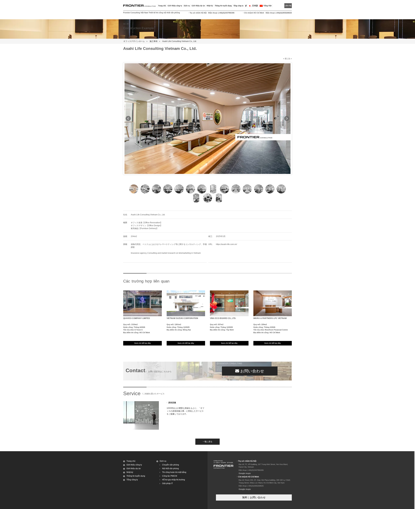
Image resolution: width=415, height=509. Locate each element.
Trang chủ (162, 6)
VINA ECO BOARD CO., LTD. (223, 318)
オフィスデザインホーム (134, 41)
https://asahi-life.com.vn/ (226, 244)
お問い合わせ (251, 371)
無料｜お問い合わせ (254, 497)
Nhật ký (210, 6)
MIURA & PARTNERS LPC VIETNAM (270, 318)
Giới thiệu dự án (133, 468)
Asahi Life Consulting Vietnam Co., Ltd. (179, 41)
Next (286, 118)
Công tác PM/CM (169, 476)
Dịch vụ (163, 461)
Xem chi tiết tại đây (142, 343)
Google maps (245, 473)
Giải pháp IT (167, 483)
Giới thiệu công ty (134, 465)
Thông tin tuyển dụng (223, 6)
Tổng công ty (238, 6)
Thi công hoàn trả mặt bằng (174, 472)
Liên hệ (288, 6)
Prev (128, 118)
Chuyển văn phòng (170, 465)
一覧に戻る (207, 442)
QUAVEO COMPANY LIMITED (136, 318)
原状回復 (172, 403)
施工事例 (153, 41)
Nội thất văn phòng (170, 468)
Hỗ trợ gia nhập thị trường (173, 480)
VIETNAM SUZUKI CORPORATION (182, 318)
